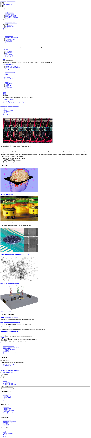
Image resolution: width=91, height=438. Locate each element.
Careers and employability (8, 412)
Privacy (4, 431)
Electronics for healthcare (6, 194)
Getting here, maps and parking (9, 422)
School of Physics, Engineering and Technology (9, 106)
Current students (6, 395)
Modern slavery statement (8, 433)
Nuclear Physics (6, 350)
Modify (4, 436)
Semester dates (6, 425)
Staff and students (6, 77)
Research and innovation (8, 110)
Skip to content (3, 1)
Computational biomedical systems (9, 331)
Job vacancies (5, 423)
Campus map (5, 379)
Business (4, 43)
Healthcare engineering (7, 348)
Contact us (5, 113)
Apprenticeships (6, 411)
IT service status (6, 424)
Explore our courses (4, 342)
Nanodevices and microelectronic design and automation (14, 254)
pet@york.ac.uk (3, 370)
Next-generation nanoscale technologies (10, 322)
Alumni (4, 93)
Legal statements (6, 429)
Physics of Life (6, 351)
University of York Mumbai (8, 383)
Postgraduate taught (7, 408)
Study (4, 8)
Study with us (3, 337)
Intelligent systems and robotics (9, 349)
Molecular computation (6, 311)
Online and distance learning (8, 410)
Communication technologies (8, 346)
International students (7, 396)
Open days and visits (7, 414)
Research (5, 28)
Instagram (17, 370)
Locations (5, 94)
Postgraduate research (7, 409)
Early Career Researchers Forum (9, 354)
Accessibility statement (11, 1)
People (4, 109)
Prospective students (7, 394)
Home (1, 116)
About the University (7, 420)
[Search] (13, 388)
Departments (5, 89)
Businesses (5, 400)
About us (5, 112)
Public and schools (6, 111)
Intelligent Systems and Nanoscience (38, 116)
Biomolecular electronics (6, 326)
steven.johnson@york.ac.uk (8, 364)
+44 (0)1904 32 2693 (7, 365)
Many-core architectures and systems (9, 283)
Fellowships (5, 353)
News (4, 91)
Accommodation (6, 413)
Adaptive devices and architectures (9, 317)
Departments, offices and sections (9, 421)
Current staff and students (8, 114)
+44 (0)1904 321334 (11, 370)
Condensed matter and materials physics (11, 347)
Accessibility (5, 434)
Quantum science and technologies (10, 352)
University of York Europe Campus (10, 384)
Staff (4, 398)
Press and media (6, 401)
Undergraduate (6, 407)
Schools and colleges (7, 397)
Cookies (4, 432)
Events (4, 92)
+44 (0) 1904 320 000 (7, 382)
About (4, 59)
